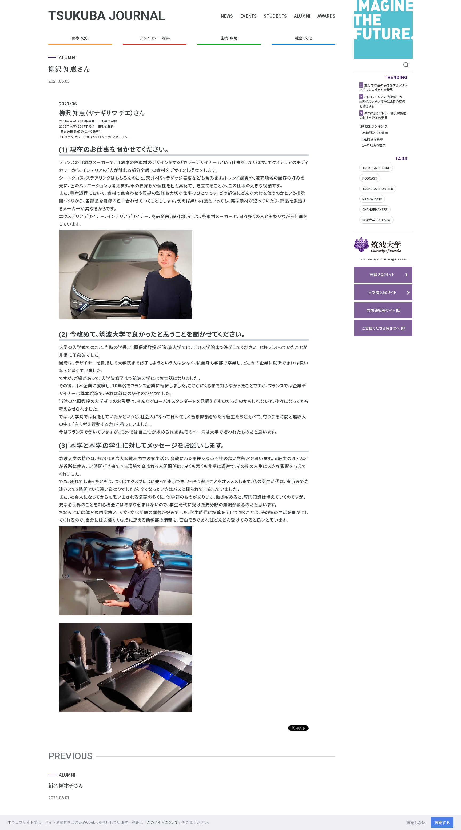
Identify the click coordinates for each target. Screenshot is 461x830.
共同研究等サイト (381, 310)
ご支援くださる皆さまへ (381, 328)
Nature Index (372, 199)
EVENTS (248, 16)
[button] (213, 823)
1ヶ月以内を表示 (374, 145)
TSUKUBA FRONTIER (377, 188)
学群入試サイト (382, 274)
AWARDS (326, 16)
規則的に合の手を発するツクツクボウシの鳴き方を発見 (383, 87)
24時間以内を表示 (375, 132)
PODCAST (369, 178)
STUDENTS (275, 16)
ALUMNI (302, 16)
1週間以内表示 (372, 139)
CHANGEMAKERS (375, 209)
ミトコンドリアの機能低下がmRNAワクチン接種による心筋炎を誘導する (382, 101)
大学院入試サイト (382, 292)
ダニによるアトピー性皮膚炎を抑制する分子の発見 (382, 115)
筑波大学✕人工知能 (376, 219)
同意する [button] (442, 822)
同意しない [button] (416, 822)
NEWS (227, 16)
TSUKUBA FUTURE (376, 167)
